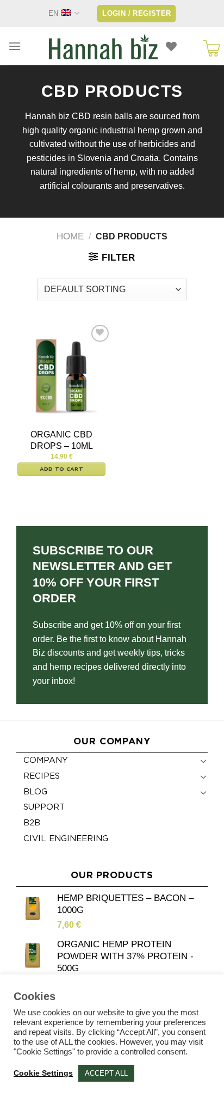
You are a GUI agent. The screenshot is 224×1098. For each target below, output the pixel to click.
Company (45, 760)
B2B (31, 822)
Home (70, 236)
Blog (35, 791)
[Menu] (14, 46)
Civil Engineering (65, 838)
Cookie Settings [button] (43, 1073)
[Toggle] (203, 760)
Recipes (41, 776)
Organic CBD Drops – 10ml (61, 440)
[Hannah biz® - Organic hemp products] (103, 46)
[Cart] (209, 46)
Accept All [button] (106, 1073)
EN (53, 13)
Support (44, 807)
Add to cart (61, 469)
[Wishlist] (171, 46)
